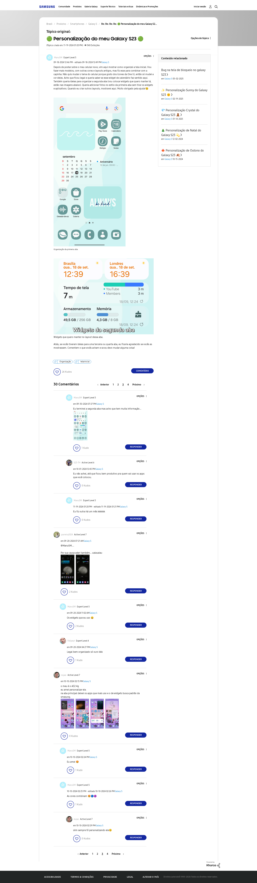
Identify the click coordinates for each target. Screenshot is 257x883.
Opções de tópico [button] (200, 38)
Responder (136, 447)
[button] (148, 56)
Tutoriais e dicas (125, 6)
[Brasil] (47, 6)
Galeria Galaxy (91, 6)
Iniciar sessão (200, 6)
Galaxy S (105, 62)
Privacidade (110, 877)
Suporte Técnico (108, 6)
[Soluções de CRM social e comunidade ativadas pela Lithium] (213, 864)
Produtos (77, 6)
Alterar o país (151, 877)
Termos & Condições (82, 877)
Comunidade (64, 6)
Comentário (142, 371)
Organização (65, 361)
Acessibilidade (52, 877)
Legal (130, 877)
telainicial (85, 361)
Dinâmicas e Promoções (147, 6)
